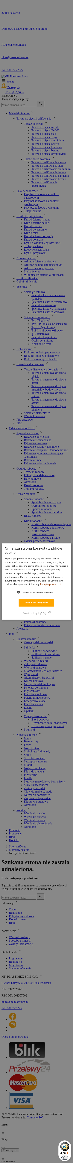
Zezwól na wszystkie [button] (36, 602)
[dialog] (36, 581)
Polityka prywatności (51, 584)
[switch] (64, 1158)
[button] (36, 592)
